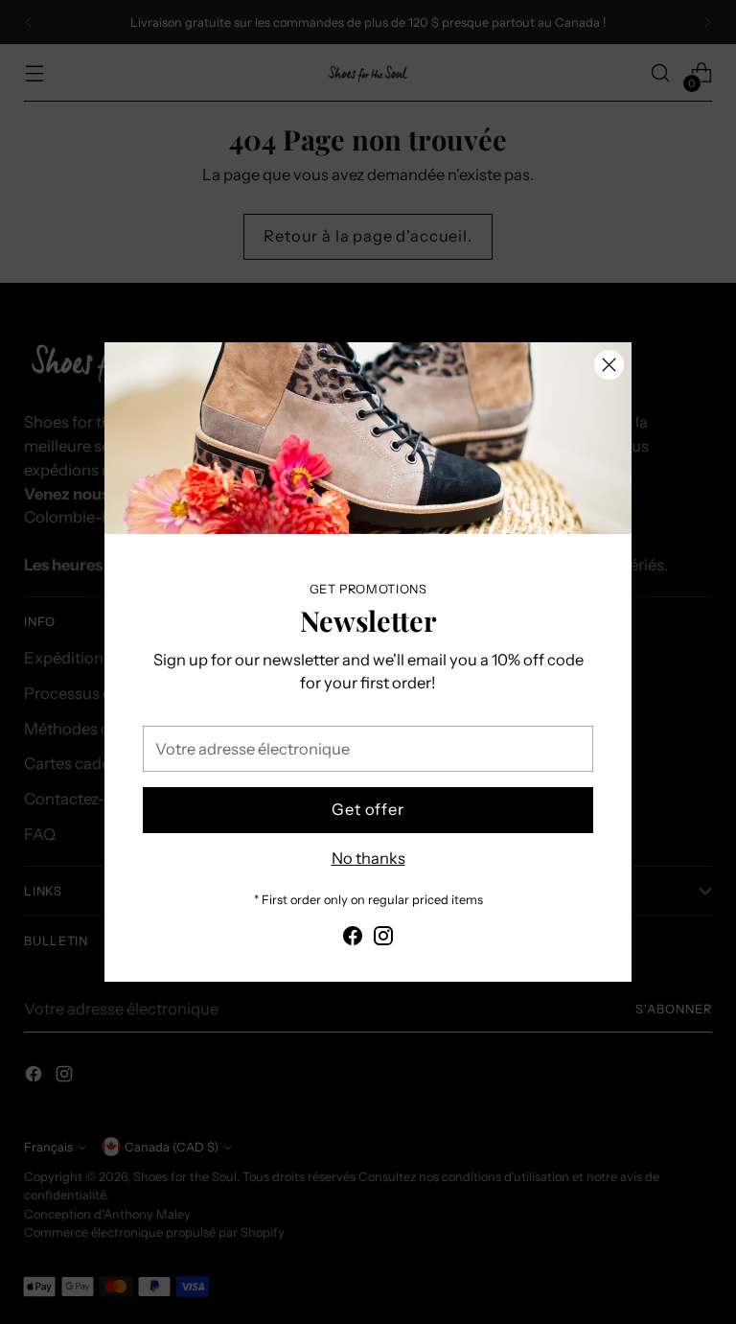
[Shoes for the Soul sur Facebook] (352, 939)
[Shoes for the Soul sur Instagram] (383, 939)
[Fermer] (609, 365)
